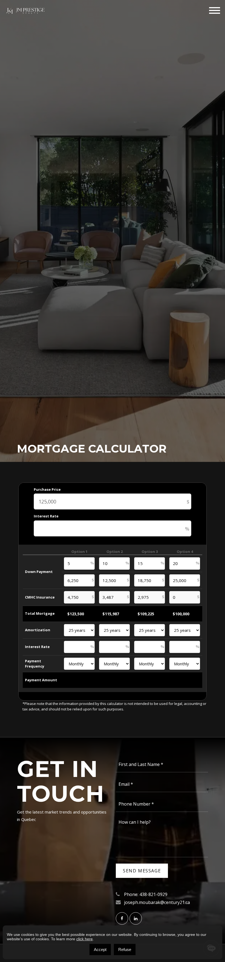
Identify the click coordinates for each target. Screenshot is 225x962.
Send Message (142, 871)
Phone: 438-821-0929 (145, 894)
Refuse (124, 949)
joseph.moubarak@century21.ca (157, 902)
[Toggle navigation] (214, 10)
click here (84, 939)
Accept (100, 949)
